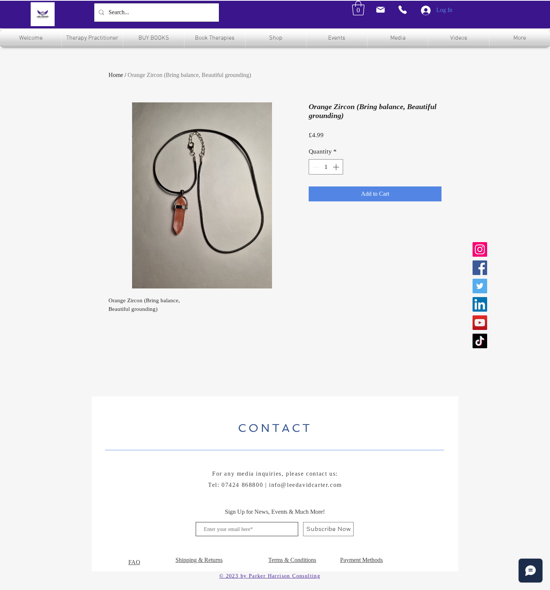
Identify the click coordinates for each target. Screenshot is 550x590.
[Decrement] (315, 167)
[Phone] (402, 9)
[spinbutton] (326, 167)
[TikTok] (480, 341)
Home (116, 75)
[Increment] (336, 167)
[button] (358, 8)
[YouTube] (480, 322)
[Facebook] (480, 267)
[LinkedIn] (480, 304)
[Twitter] (480, 286)
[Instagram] (480, 249)
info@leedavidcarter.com (305, 485)
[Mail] (380, 9)
